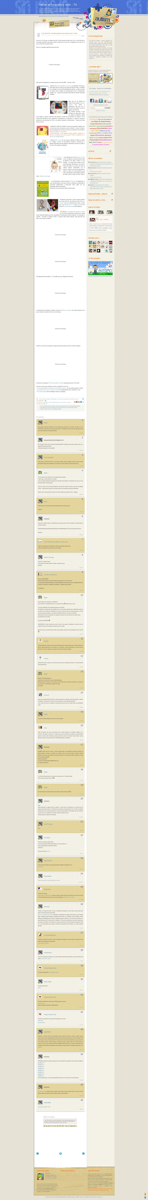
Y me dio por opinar (107, 142)
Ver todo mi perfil (51, 1178)
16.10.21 (81, 899)
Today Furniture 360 (50, 968)
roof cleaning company (43, 943)
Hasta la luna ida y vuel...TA (58, 4)
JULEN (50, 16)
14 (82, 692)
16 (82, 725)
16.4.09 (81, 765)
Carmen (95, 1185)
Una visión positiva (41, 391)
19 (82, 785)
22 (82, 835)
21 (82, 821)
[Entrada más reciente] (37, 1153)
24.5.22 (81, 974)
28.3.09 (81, 433)
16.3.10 (81, 817)
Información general (103, 135)
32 (82, 1012)
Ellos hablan (95, 130)
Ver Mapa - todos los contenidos (100, 88)
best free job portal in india (44, 1106)
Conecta (73, 181)
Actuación (94, 119)
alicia (45, 501)
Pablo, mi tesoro (59, 140)
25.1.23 (81, 1095)
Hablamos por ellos (105, 130)
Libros (110, 128)
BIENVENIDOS (43, 16)
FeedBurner (103, 110)
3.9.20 (81, 830)
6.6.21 (81, 853)
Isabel (46, 422)
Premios (108, 121)
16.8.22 (81, 1080)
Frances (46, 695)
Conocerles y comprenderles (97, 126)
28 (82, 950)
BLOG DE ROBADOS (58, 16)
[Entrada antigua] (83, 1153)
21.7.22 (81, 1007)
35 (82, 1084)
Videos (69, 402)
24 (82, 873)
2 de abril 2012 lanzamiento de (105, 179)
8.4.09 (81, 740)
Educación (107, 124)
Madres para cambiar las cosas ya (62, 85)
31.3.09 (81, 688)
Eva (51, 276)
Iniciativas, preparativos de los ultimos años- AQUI (100, 276)
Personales (94, 140)
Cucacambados (48, 457)
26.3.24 (81, 1109)
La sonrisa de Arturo (68, 206)
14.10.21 (81, 882)
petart (39, 987)
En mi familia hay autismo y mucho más (56, 542)
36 (82, 1100)
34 (82, 1054)
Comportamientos (96, 124)
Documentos (102, 128)
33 (82, 1029)
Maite (45, 473)
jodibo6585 (47, 1102)
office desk (40, 1020)
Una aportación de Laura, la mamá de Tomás (48, 389)
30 (82, 979)
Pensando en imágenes (72, 204)
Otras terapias (104, 137)
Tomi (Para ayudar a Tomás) (56, 383)
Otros (110, 137)
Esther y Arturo (101, 1173)
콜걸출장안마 (41, 1062)
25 (82, 887)
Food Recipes (48, 824)
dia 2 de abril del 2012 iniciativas (103, 162)
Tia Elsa (105, 1184)
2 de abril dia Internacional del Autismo (101, 117)
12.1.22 (81, 928)
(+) (94, 58)
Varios (95, 142)
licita (45, 728)
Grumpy (89, 1185)
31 (82, 994)
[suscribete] (46, 20)
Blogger (73, 1197)
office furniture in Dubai (68, 897)
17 (82, 744)
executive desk (41, 1003)
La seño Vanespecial (50, 574)
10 (82, 595)
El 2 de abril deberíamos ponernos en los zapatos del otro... (52, 388)
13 (82, 671)
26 (82, 904)
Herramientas (93, 133)
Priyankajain (47, 876)
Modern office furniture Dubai (45, 895)
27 (82, 932)
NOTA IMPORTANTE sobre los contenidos (99, 94)
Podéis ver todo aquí (45, 176)
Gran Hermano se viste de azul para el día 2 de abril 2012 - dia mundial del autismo (58, 407)
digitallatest (47, 1032)
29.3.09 (81, 466)
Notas (92, 135)
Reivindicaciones (105, 140)
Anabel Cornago (49, 557)
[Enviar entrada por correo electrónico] (45, 400)
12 (82, 656)
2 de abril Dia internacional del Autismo (54, 402)
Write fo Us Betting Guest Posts (45, 914)
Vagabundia (99, 1197)
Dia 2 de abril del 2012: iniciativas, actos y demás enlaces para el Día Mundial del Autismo (60, 406)
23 (82, 858)
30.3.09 (81, 634)
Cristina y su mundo (66, 310)
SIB (110, 1184)
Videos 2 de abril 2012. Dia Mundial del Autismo (50, 409)
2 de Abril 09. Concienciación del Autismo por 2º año (59, 33)
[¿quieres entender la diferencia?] (59, 24)
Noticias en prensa (94, 137)
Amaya (46, 641)
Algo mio (101, 119)
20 (82, 798)
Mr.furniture (47, 889)
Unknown (47, 906)
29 (82, 965)
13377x (48, 851)
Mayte (101, 1185)
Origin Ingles (48, 981)
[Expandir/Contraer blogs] (112, 194)
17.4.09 (81, 780)
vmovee (40, 1047)
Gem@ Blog (93, 1197)
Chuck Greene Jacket (46, 958)
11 (82, 638)
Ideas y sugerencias (104, 133)
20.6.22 (81, 990)
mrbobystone (48, 952)
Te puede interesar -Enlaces (100, 144)
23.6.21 (81, 869)
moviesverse (41, 1091)
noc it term (40, 866)
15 (82, 712)
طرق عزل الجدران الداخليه (95, 171)
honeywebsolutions (50, 935)
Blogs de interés (99, 121)
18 (82, 769)
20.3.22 (81, 945)
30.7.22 (81, 1049)
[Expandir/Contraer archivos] (110, 151)
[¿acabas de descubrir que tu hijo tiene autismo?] (78, 18)
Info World (47, 837)
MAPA (67, 16)
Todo (90, 142)
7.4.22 (81, 961)
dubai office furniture (54, 972)
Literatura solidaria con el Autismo (58, 131)
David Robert (48, 860)
